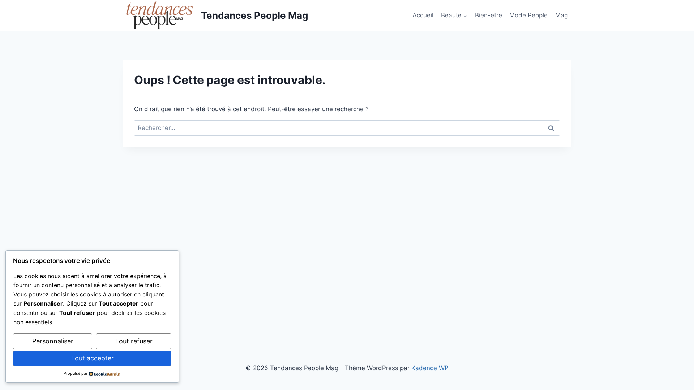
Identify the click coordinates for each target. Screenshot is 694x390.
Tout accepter (92, 358)
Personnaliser (52, 341)
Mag (561, 15)
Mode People (528, 15)
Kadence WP (430, 368)
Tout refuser (134, 341)
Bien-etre (488, 15)
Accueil (422, 15)
